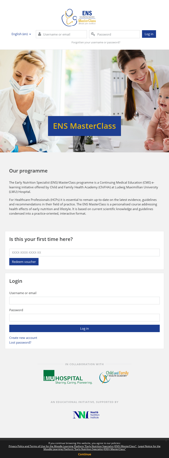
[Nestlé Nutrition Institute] (86, 414)
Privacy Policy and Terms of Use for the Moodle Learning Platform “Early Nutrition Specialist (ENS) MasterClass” (73, 446)
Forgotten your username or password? (96, 42)
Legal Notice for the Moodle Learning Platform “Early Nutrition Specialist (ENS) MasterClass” (102, 447)
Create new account (23, 338)
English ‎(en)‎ (20, 34)
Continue (84, 454)
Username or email (22, 293)
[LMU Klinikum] (68, 377)
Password (16, 310)
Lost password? (20, 342)
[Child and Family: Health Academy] (114, 377)
